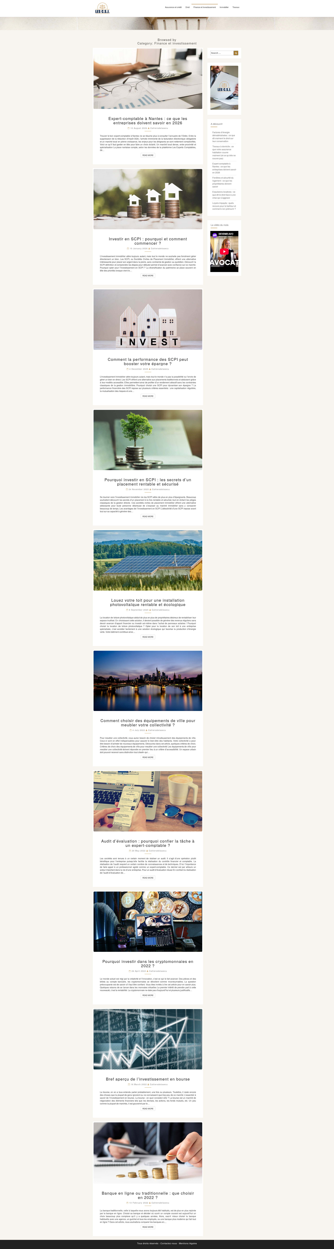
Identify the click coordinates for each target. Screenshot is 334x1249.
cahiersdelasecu (159, 128)
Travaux (235, 7)
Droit (188, 7)
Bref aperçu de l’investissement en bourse (148, 1079)
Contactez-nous (168, 1243)
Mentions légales (188, 1243)
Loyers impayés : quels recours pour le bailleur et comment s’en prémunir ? (224, 205)
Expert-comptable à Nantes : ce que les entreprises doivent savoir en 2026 (147, 120)
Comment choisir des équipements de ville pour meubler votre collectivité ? (147, 723)
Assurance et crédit (173, 7)
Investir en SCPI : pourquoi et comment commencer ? (148, 241)
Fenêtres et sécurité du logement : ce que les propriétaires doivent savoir (223, 182)
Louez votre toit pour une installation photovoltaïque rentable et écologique (148, 602)
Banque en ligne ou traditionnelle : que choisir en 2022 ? (148, 1195)
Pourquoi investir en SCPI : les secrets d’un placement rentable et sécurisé (148, 482)
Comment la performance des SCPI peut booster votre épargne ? (148, 361)
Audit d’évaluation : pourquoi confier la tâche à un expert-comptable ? (148, 843)
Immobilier (224, 7)
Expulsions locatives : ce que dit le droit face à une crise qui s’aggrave (224, 194)
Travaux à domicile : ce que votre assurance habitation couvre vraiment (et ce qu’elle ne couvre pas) (224, 152)
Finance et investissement (204, 7)
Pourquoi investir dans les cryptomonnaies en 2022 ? (147, 963)
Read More (148, 155)
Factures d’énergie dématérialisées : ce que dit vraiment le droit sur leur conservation (223, 137)
